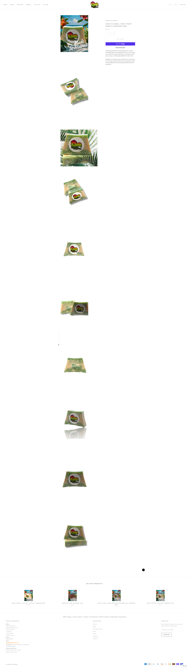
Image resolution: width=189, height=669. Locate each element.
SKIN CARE (20, 4)
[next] (184, 597)
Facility (94, 634)
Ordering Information (97, 629)
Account (170, 4)
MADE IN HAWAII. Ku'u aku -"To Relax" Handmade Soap (28, 603)
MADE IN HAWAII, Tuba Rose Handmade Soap (160, 603)
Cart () (182, 4)
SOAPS (12, 4)
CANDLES (28, 4)
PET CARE (45, 4)
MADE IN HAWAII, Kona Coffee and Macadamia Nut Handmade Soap (116, 603)
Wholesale (95, 636)
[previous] (4, 597)
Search (176, 4)
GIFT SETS (37, 4)
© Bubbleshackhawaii (12, 664)
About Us (95, 624)
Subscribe (166, 634)
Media (94, 626)
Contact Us (95, 638)
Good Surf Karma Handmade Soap (72, 603)
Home (5, 4)
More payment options (120, 47)
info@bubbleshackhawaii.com (12, 642)
